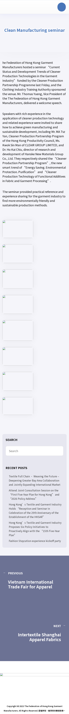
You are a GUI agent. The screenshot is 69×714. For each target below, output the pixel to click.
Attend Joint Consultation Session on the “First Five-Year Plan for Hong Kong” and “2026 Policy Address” (34, 494)
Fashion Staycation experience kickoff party (35, 541)
